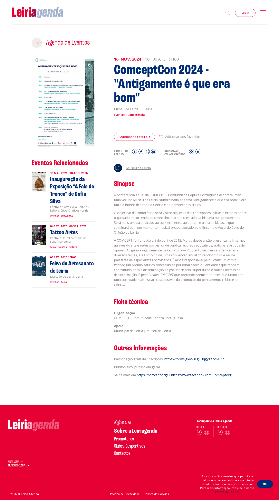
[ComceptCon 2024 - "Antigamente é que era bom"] (64, 102)
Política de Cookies (227, 492)
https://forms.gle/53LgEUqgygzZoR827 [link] (194, 359)
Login (245, 13)
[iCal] (198, 152)
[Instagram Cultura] (206, 433)
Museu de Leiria (138, 168)
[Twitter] (141, 152)
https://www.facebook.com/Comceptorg (201, 375)
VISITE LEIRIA (13, 462)
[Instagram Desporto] (227, 433)
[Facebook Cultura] (199, 433)
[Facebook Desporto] (220, 433)
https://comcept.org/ (152, 375)
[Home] (37, 12)
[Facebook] (135, 152)
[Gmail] (192, 152)
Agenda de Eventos (68, 42)
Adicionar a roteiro (133, 137)
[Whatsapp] (148, 152)
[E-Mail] (153, 152)
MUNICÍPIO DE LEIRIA (16, 465)
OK (265, 484)
